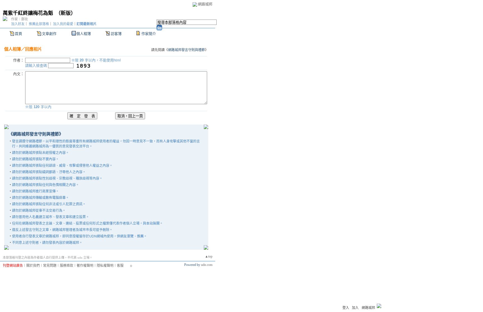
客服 (120, 266)
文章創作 (49, 34)
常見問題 (49, 266)
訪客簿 (116, 34)
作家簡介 (148, 34)
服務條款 (66, 266)
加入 (355, 308)
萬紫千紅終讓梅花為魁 (28, 13)
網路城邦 (205, 4)
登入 (345, 308)
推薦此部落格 (39, 24)
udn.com (206, 265)
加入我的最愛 (63, 24)
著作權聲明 (85, 266)
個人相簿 (83, 34)
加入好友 (18, 24)
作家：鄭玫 (19, 19)
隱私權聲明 (105, 266)
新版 (66, 13)
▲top (208, 256)
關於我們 (33, 266)
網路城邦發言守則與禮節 (186, 50)
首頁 (18, 34)
